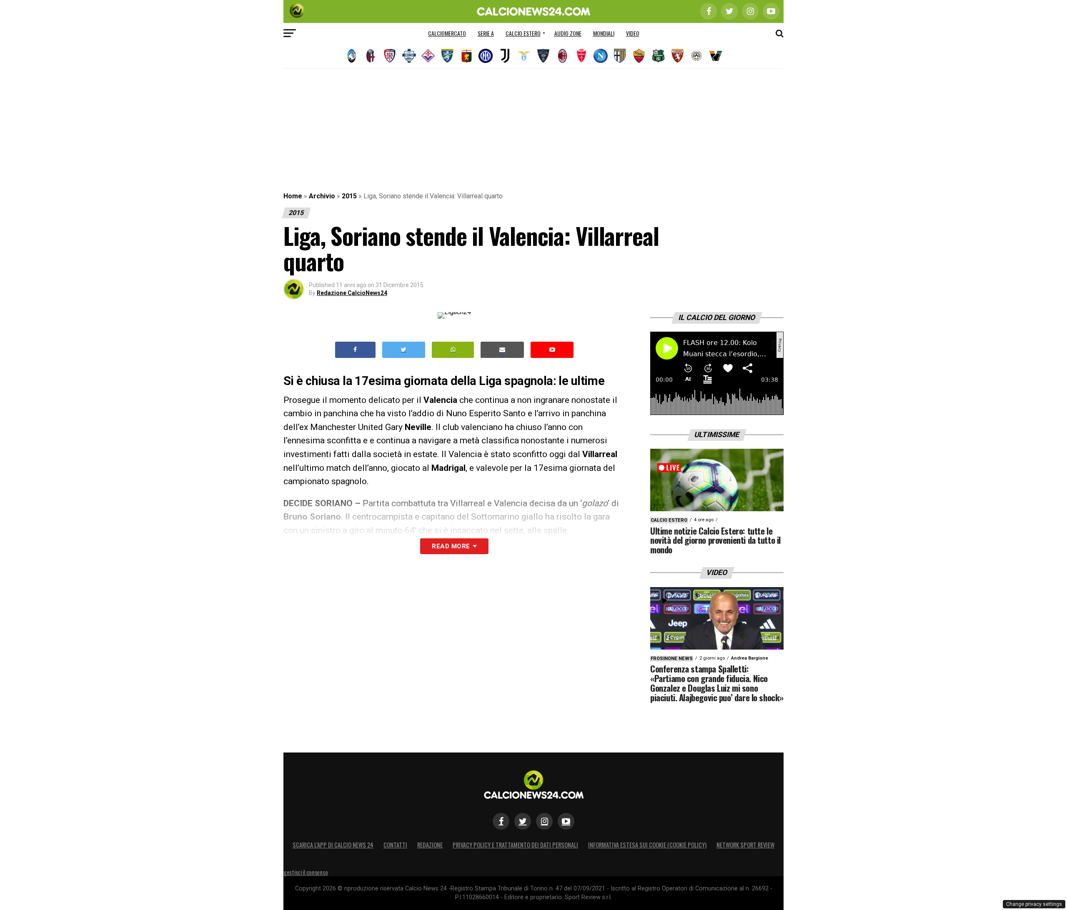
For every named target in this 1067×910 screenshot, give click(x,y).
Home (292, 196)
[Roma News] (639, 56)
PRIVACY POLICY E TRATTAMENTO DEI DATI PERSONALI (515, 844)
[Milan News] (562, 56)
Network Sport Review (745, 844)
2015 (349, 196)
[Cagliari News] (389, 56)
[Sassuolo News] (658, 56)
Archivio (322, 196)
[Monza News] (581, 56)
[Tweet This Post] (403, 350)
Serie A (486, 33)
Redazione (430, 844)
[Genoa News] (466, 56)
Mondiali (603, 33)
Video (632, 33)
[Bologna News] (370, 56)
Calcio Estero (523, 33)
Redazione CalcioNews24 (352, 293)
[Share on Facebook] (355, 350)
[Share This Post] (453, 350)
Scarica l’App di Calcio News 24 (333, 844)
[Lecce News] (543, 56)
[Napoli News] (600, 56)
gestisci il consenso (305, 872)
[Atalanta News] (351, 56)
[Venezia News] (715, 56)
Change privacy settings (1034, 904)
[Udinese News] (696, 56)
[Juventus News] (504, 56)
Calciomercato (447, 33)
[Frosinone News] (447, 56)
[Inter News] (485, 56)
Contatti (395, 844)
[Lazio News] (524, 56)
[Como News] (408, 56)
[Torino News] (677, 56)
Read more (451, 546)
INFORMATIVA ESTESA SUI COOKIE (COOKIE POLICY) (647, 844)
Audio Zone (567, 33)
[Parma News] (619, 56)
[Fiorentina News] (428, 56)
